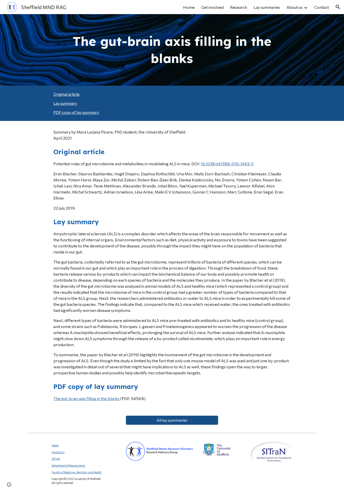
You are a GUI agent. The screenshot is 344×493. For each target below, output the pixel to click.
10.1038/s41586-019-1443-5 (227, 163)
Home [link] (189, 7)
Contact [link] (321, 7)
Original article (66, 94)
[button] (338, 7)
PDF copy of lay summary (76, 112)
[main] (171, 50)
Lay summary (65, 103)
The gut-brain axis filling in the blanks (86, 398)
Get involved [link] (212, 7)
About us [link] (294, 7)
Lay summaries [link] (267, 7)
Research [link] (238, 7)
